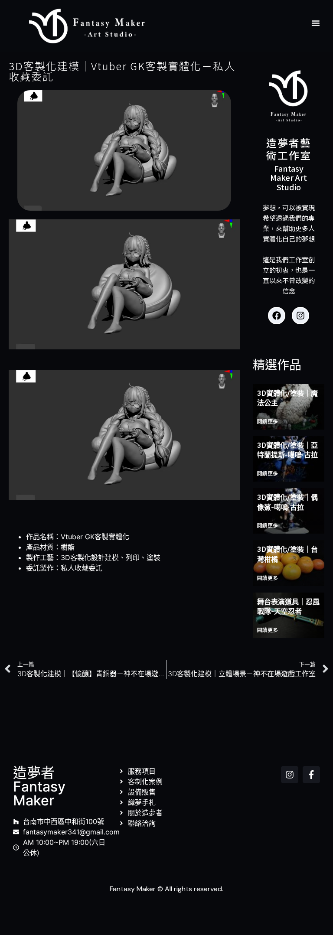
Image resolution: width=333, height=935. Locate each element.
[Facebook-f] (311, 774)
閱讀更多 (267, 421)
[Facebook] (276, 315)
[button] (315, 23)
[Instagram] (300, 315)
